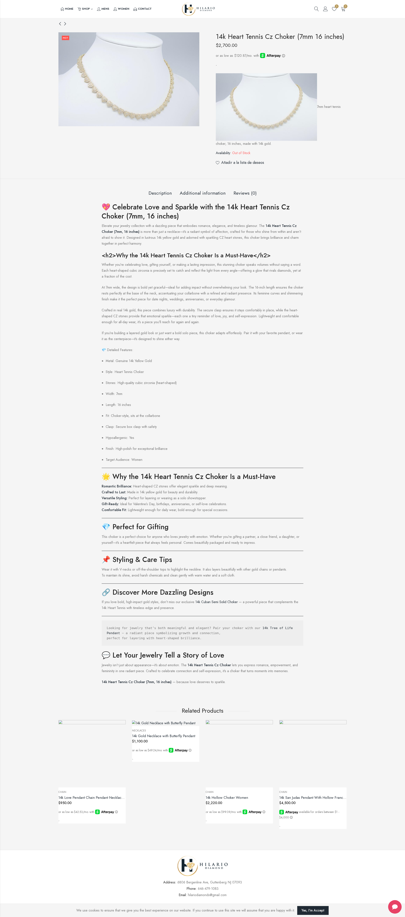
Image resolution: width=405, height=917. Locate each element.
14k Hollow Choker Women (227, 797)
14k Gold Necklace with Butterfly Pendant (163, 735)
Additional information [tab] (203, 193)
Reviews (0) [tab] (245, 193)
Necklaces (139, 731)
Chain (62, 792)
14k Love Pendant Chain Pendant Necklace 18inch (96, 797)
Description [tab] (160, 193)
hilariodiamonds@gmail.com (207, 895)
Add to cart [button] (72, 822)
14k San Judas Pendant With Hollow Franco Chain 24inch (323, 797)
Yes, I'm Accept (312, 910)
